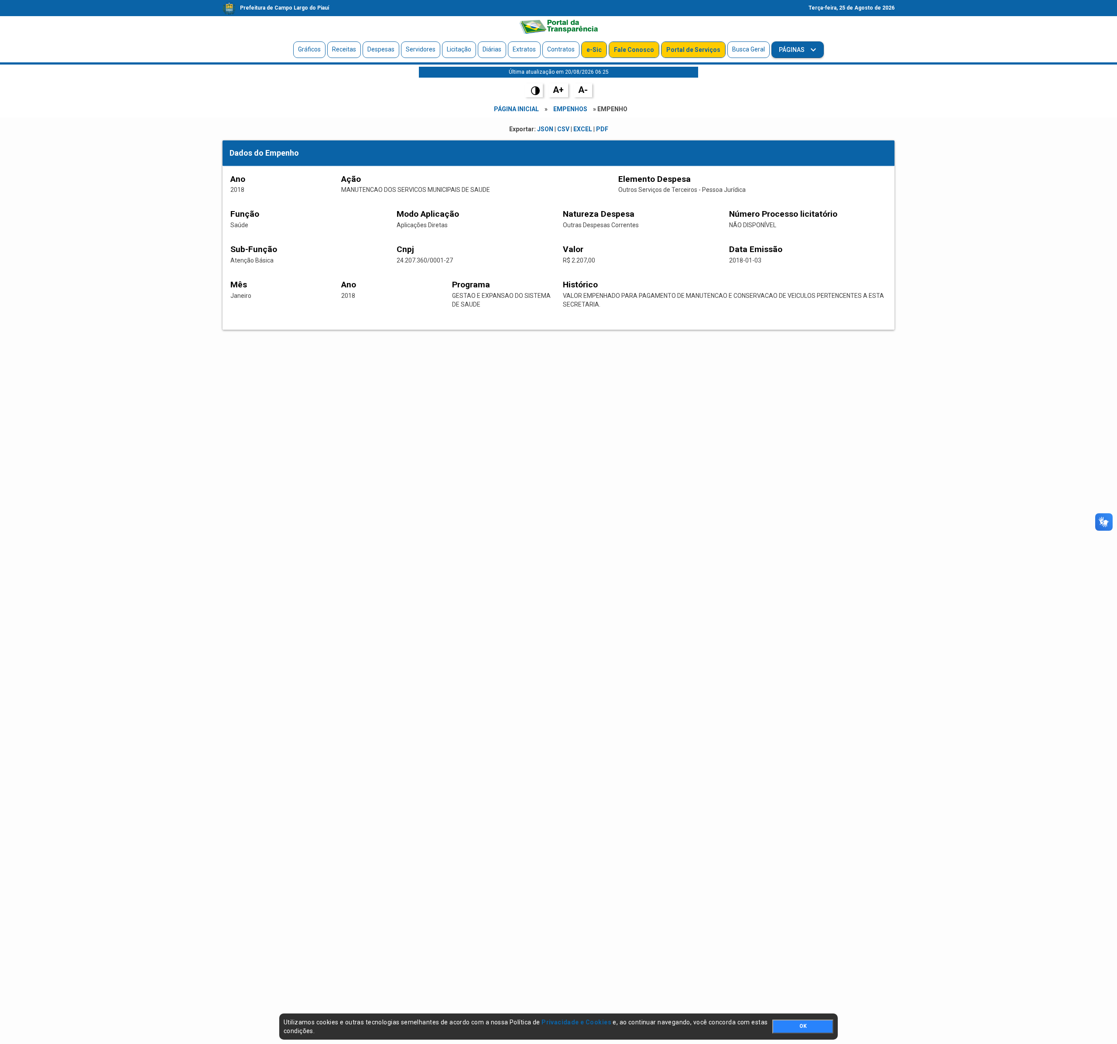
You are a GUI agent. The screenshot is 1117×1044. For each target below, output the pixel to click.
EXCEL (582, 129)
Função (244, 214)
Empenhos (570, 109)
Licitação (459, 49)
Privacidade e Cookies (576, 1022)
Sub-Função (253, 249)
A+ (558, 90)
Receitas (344, 49)
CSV (563, 129)
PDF (602, 129)
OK (803, 1026)
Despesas (380, 49)
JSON (545, 129)
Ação (351, 179)
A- (583, 90)
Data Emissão (755, 249)
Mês (238, 285)
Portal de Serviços (693, 49)
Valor (573, 249)
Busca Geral (748, 49)
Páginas (792, 49)
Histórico (580, 285)
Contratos (561, 49)
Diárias (492, 49)
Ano (237, 179)
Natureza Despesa (598, 214)
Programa (471, 285)
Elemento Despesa (654, 179)
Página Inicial (516, 109)
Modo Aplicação (428, 214)
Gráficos (309, 49)
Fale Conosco (634, 49)
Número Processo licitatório (783, 214)
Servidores (420, 49)
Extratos (524, 49)
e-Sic (594, 49)
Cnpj (405, 249)
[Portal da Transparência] (558, 26)
